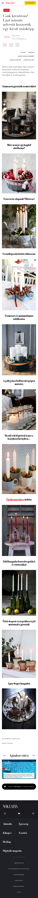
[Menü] (2, 3)
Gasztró (23, 833)
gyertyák (31, 52)
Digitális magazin (12, 850)
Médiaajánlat (18, 886)
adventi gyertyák (15, 60)
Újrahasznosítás (14, 499)
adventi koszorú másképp (26, 56)
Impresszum (19, 863)
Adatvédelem (19, 874)
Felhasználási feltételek (19, 869)
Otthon (6, 10)
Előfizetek (30, 3)
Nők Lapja (10, 3)
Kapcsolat (19, 880)
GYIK (19, 892)
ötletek (23, 52)
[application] (19, 769)
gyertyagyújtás (29, 60)
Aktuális (7, 824)
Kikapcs (7, 833)
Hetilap (7, 841)
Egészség (23, 824)
